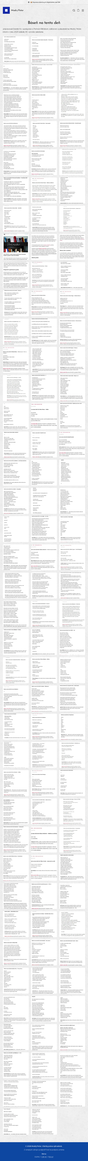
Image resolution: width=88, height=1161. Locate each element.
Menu (83, 10)
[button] (73, 10)
